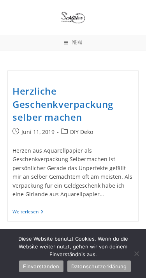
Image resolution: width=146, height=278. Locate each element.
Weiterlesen (28, 212)
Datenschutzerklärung (99, 266)
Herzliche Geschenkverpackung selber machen (62, 103)
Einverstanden (41, 266)
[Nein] (136, 253)
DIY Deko (81, 131)
